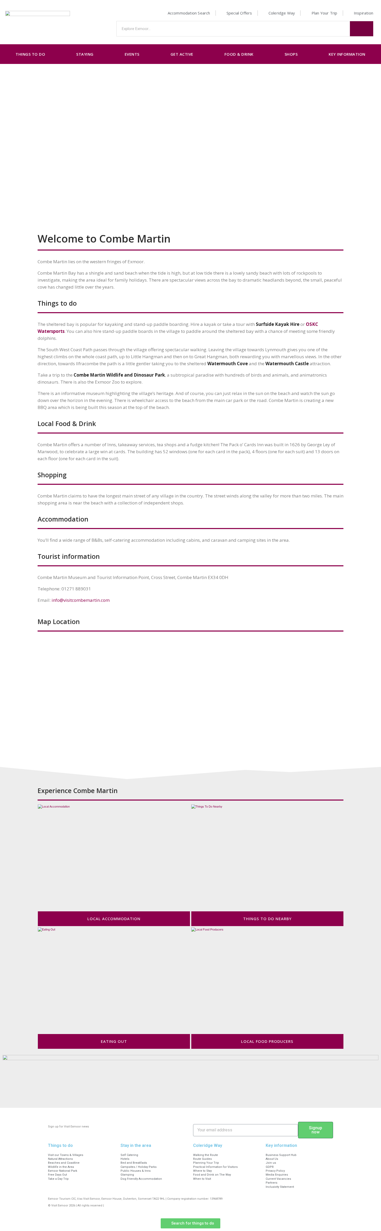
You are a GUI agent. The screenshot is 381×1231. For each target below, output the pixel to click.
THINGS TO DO (30, 54)
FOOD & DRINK (238, 54)
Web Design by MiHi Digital (124, 1205)
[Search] (361, 28)
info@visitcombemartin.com (81, 600)
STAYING (85, 54)
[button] (190, 1223)
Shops (291, 54)
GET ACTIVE (182, 54)
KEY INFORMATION (347, 54)
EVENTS (132, 54)
